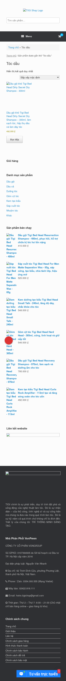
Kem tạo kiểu (13, 201)
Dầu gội (10, 181)
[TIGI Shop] (33, 10)
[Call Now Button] (9, 340)
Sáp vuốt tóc (13, 205)
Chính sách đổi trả (15, 655)
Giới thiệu (11, 631)
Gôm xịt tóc (12, 196)
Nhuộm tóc (12, 210)
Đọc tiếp (14, 139)
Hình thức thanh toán (17, 645)
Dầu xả (10, 186)
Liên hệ (9, 636)
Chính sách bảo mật (16, 660)
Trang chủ (13, 47)
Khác (9, 215)
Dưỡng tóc (11, 191)
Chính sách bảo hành (17, 650)
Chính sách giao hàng (17, 641)
